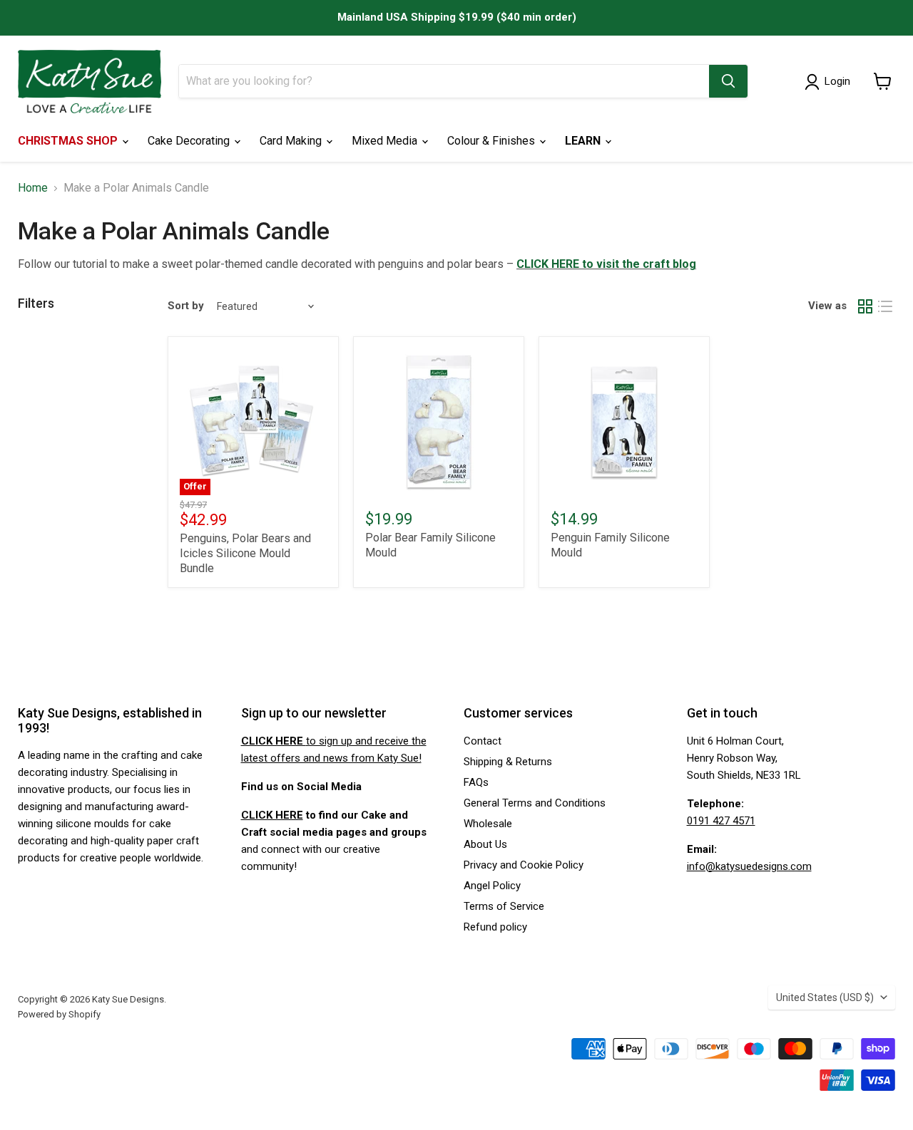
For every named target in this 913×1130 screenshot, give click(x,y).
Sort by (186, 306)
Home (33, 188)
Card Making (292, 140)
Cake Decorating (190, 140)
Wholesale (488, 823)
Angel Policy (492, 885)
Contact (482, 741)
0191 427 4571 (721, 820)
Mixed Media (386, 140)
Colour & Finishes (492, 140)
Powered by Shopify (59, 1014)
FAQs (476, 782)
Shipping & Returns (508, 761)
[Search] (728, 81)
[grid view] (865, 306)
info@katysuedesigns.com (749, 866)
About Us (485, 844)
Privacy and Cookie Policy (523, 865)
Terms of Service (504, 906)
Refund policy (495, 927)
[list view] (885, 306)
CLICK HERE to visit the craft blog (606, 264)
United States (825, 997)
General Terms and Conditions (535, 803)
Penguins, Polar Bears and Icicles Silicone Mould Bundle (245, 553)
